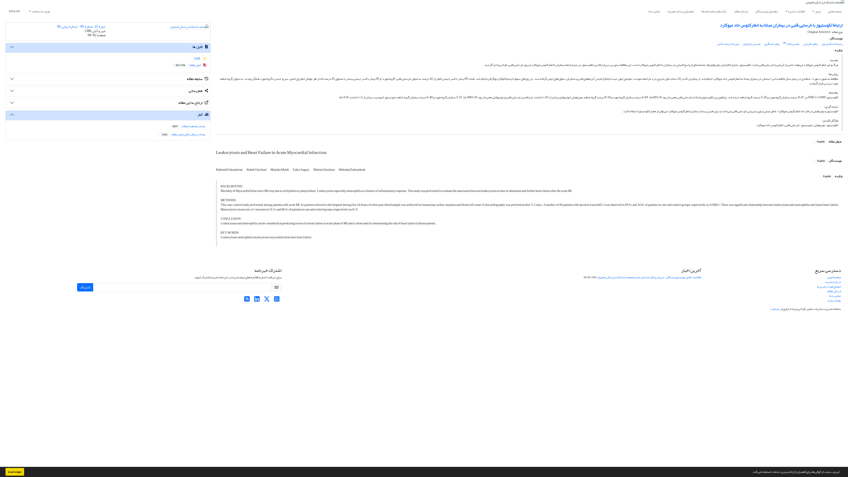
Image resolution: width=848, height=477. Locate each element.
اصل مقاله (188, 65)
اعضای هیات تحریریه (829, 287)
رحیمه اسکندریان (832, 44)
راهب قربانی (810, 44)
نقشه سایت (834, 300)
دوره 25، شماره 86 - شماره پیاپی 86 (81, 26)
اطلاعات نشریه (796, 11)
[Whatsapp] (277, 300)
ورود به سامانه (41, 11)
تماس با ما (654, 11)
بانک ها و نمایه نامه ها (714, 11)
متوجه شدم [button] (14, 471)
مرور (818, 11)
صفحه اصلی (835, 11)
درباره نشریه (833, 282)
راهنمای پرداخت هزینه (681, 11)
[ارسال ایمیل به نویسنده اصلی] (784, 43)
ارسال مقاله (741, 11)
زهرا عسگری (771, 44)
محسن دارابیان (751, 44)
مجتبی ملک (793, 44)
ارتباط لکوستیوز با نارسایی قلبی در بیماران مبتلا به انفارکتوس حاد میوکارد (781, 25)
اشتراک (85, 287)
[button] (750, 472)
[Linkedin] (257, 300)
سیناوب (775, 309)
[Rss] (247, 300)
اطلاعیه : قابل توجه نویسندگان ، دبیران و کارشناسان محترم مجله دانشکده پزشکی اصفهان (649, 277)
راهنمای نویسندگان (766, 11)
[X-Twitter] (267, 300)
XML (197, 59)
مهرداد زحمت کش (728, 44)
